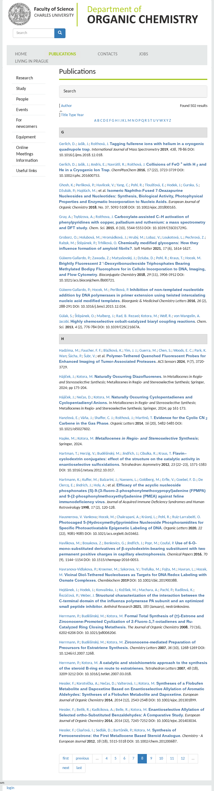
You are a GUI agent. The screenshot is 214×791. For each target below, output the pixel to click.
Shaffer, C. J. (103, 418)
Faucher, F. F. (91, 351)
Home (21, 54)
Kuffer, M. (90, 480)
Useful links (26, 171)
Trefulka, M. (150, 569)
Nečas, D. (84, 397)
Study (21, 89)
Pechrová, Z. (195, 238)
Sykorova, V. (129, 569)
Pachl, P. (166, 590)
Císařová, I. (85, 730)
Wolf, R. (166, 316)
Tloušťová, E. (155, 185)
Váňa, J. (87, 418)
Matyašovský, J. (124, 258)
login (10, 788)
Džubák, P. (67, 191)
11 (172, 758)
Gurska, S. (191, 185)
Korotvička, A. (87, 684)
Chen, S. (165, 351)
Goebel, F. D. (186, 480)
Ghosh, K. (66, 185)
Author (66, 106)
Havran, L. (186, 569)
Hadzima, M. (69, 351)
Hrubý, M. (136, 238)
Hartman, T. (68, 454)
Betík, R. (83, 710)
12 (183, 758)
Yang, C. (122, 185)
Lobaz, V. (153, 238)
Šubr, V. (90, 356)
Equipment (26, 137)
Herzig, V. (87, 454)
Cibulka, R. (148, 454)
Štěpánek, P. (86, 243)
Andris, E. (98, 165)
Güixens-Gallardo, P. (74, 258)
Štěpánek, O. (85, 316)
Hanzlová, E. (69, 418)
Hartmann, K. (69, 480)
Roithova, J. (105, 217)
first (66, 758)
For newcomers (26, 123)
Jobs (143, 54)
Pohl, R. (137, 185)
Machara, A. (148, 590)
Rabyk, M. (67, 243)
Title (64, 115)
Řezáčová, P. (69, 596)
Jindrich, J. (84, 485)
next (65, 768)
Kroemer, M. (108, 569)
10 (161, 758)
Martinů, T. (144, 418)
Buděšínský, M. (108, 454)
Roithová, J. (100, 144)
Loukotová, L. (172, 238)
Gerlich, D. (67, 144)
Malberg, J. (105, 316)
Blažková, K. (112, 351)
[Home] (42, 15)
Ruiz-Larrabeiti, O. (186, 517)
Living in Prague (31, 61)
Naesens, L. (128, 480)
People (22, 99)
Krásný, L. (149, 517)
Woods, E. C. (183, 351)
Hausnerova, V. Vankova (78, 517)
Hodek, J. (174, 185)
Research (24, 78)
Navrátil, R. (116, 165)
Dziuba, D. (146, 258)
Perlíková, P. (85, 185)
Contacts (107, 54)
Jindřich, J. (130, 454)
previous (82, 758)
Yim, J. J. (130, 351)
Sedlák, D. (103, 730)
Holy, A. (100, 485)
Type (72, 115)
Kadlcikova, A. (103, 710)
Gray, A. (65, 217)
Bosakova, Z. (92, 543)
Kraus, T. (176, 258)
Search (70, 91)
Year (80, 115)
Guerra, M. (148, 351)
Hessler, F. (67, 684)
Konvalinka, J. (106, 590)
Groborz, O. (68, 238)
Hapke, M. (67, 439)
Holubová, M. (90, 238)
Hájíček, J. (67, 377)
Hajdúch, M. (86, 191)
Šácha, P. (75, 356)
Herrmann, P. (69, 616)
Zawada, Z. (101, 258)
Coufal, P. (167, 543)
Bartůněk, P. (122, 730)
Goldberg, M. (149, 480)
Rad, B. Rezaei (127, 316)
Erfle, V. (168, 480)
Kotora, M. (149, 316)
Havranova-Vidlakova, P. (78, 569)
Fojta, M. (169, 569)
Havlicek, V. (105, 185)
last (79, 768)
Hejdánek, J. (68, 590)
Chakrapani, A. (128, 517)
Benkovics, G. (114, 543)
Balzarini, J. (109, 480)
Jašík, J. (83, 144)
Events (22, 110)
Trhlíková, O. (107, 243)
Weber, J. (88, 596)
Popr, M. (151, 543)
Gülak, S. (66, 316)
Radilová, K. (184, 590)
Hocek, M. (193, 258)
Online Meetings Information (27, 154)
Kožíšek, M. (128, 590)
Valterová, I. (127, 684)
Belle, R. (122, 710)
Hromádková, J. (115, 238)
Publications (62, 54)
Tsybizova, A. (84, 217)
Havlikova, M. (70, 543)
